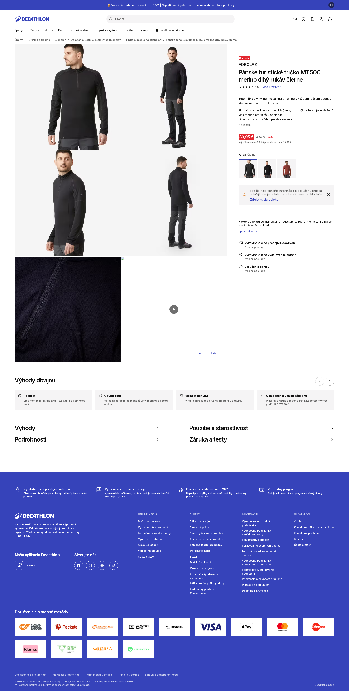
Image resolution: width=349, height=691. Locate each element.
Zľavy (145, 30)
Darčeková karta (200, 550)
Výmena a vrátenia (150, 539)
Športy (19, 30)
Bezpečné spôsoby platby (154, 533)
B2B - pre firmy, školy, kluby (207, 583)
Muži (47, 30)
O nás (297, 521)
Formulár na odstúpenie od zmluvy (259, 553)
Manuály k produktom (255, 584)
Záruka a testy (208, 439)
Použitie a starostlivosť (218, 428)
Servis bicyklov (199, 527)
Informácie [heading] (250, 514)
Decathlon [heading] (302, 514)
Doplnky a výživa (107, 30)
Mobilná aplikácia (201, 562)
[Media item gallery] (121, 203)
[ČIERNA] (248, 168)
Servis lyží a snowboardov (206, 533)
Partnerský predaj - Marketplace (202, 591)
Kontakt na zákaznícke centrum (314, 527)
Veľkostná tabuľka (149, 550)
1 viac (214, 353)
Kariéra (298, 539)
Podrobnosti (30, 439)
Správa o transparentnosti (161, 674)
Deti (61, 30)
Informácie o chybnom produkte (262, 578)
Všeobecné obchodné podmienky (256, 523)
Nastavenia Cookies (99, 674)
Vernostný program (202, 568)
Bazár (193, 556)
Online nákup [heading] (147, 514)
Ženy (33, 30)
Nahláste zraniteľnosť (67, 674)
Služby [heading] (195, 514)
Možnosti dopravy (149, 521)
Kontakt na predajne (307, 533)
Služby (129, 30)
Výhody (25, 428)
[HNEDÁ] (286, 168)
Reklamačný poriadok (255, 539)
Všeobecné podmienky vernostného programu (256, 562)
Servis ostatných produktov (207, 539)
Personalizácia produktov (206, 544)
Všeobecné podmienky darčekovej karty (256, 532)
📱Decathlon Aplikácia (170, 30)
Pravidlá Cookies (128, 674)
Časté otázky (146, 556)
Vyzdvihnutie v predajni (153, 527)
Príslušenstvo (80, 30)
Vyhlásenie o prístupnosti (31, 674)
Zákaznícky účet (200, 521)
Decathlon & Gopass (255, 590)
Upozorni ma (247, 231)
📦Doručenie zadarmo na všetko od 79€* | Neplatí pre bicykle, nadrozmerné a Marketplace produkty (170, 5)
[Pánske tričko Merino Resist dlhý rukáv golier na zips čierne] (68, 97)
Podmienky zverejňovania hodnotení (258, 571)
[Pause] (331, 5)
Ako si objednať (148, 544)
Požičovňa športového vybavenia (204, 576)
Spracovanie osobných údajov (261, 545)
